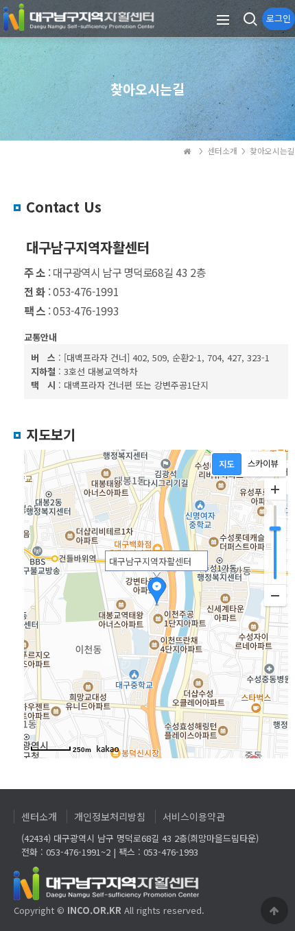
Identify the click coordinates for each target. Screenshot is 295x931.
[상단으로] (274, 910)
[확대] (275, 489)
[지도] (226, 464)
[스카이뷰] (263, 464)
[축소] (275, 595)
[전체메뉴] (223, 19)
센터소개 (39, 816)
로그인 (278, 18)
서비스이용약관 (194, 816)
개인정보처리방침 (109, 816)
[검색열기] (249, 19)
